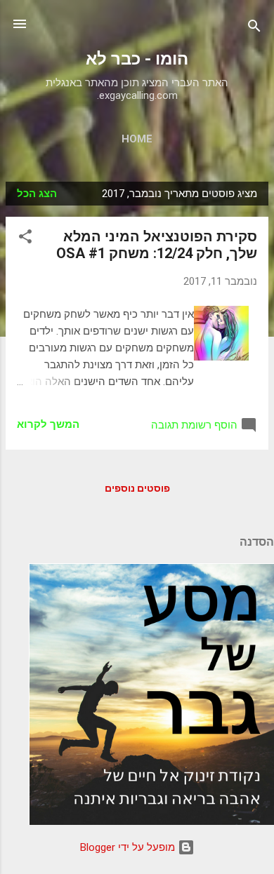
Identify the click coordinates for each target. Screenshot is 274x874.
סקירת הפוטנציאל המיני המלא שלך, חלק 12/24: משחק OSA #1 (156, 245)
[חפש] (254, 28)
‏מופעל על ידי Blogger (129, 847)
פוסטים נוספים (137, 488)
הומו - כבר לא (137, 59)
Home (137, 139)
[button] (25, 239)
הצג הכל (37, 193)
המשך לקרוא (48, 424)
